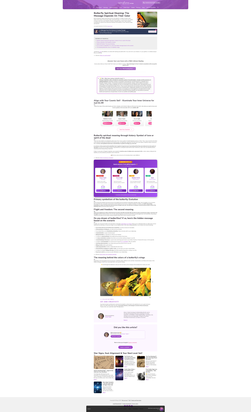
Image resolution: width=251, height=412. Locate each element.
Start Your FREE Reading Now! (125, 68)
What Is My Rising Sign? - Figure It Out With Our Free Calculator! (103, 371)
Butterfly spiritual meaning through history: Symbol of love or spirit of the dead (113, 40)
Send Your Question (124, 129)
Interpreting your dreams (126, 223)
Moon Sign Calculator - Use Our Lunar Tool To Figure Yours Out (108, 384)
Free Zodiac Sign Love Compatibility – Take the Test (151, 371)
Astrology (105, 7)
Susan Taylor (110, 26)
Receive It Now (152, 31)
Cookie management (126, 403)
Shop (143, 7)
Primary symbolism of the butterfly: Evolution (106, 42)
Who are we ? (125, 400)
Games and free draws (136, 400)
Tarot (120, 7)
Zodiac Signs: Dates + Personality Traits (129, 370)
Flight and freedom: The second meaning (106, 43)
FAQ (130, 400)
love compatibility (124, 241)
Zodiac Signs (126, 7)
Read (95, 379)
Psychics (138, 7)
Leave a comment (124, 347)
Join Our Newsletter (151, 7)
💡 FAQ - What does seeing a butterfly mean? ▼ (112, 78)
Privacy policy (135, 403)
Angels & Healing (113, 7)
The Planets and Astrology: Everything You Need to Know (129, 358)
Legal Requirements (117, 403)
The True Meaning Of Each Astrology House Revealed (151, 358)
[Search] (158, 7)
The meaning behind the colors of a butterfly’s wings (108, 47)
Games (133, 7)
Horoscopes (99, 7)
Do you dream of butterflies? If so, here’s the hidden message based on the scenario (115, 45)
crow (100, 51)
